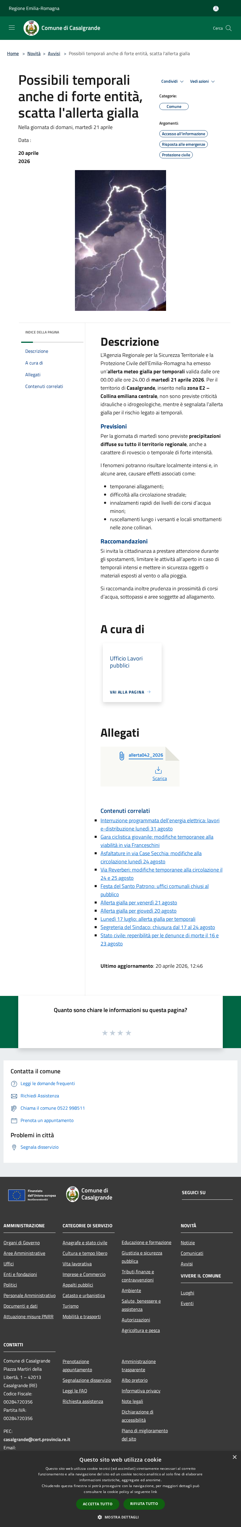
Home (13, 53)
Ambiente (131, 1290)
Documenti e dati (21, 1305)
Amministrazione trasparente (139, 1365)
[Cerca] (228, 28)
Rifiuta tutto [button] (144, 1503)
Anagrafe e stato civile (85, 1242)
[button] (120, 1517)
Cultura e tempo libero (85, 1253)
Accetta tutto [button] (98, 1503)
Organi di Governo (22, 1242)
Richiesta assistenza (83, 1401)
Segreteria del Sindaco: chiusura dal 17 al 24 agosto (158, 927)
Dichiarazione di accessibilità (137, 1415)
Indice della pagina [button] (42, 332)
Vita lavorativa (77, 1263)
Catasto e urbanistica (84, 1295)
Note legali (132, 1401)
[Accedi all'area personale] (216, 9)
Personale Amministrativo (30, 1295)
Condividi (169, 81)
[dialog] (120, 1489)
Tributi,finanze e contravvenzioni (138, 1275)
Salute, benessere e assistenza (141, 1305)
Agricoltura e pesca (141, 1330)
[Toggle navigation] (11, 27)
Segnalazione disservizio (87, 1380)
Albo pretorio (135, 1380)
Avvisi (54, 53)
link (154, 1491)
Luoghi (187, 1292)
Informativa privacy (141, 1390)
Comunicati (192, 1253)
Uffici (9, 1263)
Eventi (187, 1303)
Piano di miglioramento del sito (145, 1434)
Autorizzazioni (136, 1319)
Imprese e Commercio (84, 1274)
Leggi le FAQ (75, 1390)
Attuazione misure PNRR (28, 1316)
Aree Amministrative (24, 1253)
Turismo (70, 1305)
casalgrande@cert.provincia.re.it (37, 1439)
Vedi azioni (200, 81)
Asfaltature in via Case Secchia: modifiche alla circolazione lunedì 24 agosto (151, 857)
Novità (34, 53)
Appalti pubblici (78, 1284)
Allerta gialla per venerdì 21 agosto (139, 902)
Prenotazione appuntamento (77, 1365)
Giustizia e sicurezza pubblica (142, 1257)
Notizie (188, 1242)
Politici (10, 1284)
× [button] (234, 1457)
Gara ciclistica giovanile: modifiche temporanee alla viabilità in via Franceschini (157, 841)
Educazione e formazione (146, 1242)
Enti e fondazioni (20, 1274)
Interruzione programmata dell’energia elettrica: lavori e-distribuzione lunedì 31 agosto (160, 824)
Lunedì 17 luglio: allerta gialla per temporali (148, 919)
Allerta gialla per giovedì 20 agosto (139, 911)
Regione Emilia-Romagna (34, 8)
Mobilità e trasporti (82, 1316)
